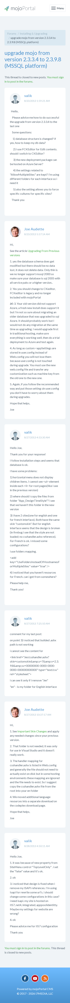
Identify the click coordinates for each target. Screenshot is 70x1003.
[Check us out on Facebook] (25, 978)
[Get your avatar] (15, 101)
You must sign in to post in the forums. (27, 948)
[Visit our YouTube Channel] (35, 978)
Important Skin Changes (32, 731)
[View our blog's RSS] (45, 978)
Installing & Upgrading (33, 33)
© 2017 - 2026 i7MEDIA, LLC (35, 993)
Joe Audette (34, 229)
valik (28, 95)
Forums (11, 33)
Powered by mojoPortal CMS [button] (35, 989)
